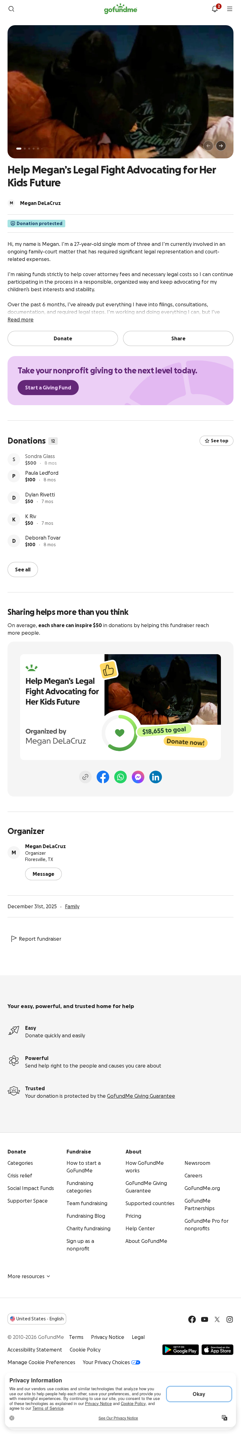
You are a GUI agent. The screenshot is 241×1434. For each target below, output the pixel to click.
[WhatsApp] (120, 776)
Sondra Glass (40, 457)
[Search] (11, 9)
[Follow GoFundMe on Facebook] (192, 1318)
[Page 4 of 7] (34, 149)
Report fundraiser (40, 938)
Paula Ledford (41, 479)
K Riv (30, 522)
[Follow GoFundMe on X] (217, 1318)
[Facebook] (103, 776)
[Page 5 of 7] (38, 149)
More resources (26, 1275)
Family (72, 906)
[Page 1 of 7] (18, 149)
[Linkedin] (155, 776)
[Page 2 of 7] (25, 149)
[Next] (221, 146)
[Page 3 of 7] (29, 149)
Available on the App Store (217, 1349)
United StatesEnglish (40, 1318)
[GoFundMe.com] (120, 8)
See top (219, 440)
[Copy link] (85, 776)
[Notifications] (214, 9)
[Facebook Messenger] (138, 776)
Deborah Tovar (43, 544)
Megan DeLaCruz (45, 845)
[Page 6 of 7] (41, 148)
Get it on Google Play (180, 1349)
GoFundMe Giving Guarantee (141, 1095)
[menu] (229, 9)
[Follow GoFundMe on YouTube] (204, 1318)
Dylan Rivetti (40, 500)
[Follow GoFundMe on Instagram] (229, 1318)
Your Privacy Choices (106, 1361)
